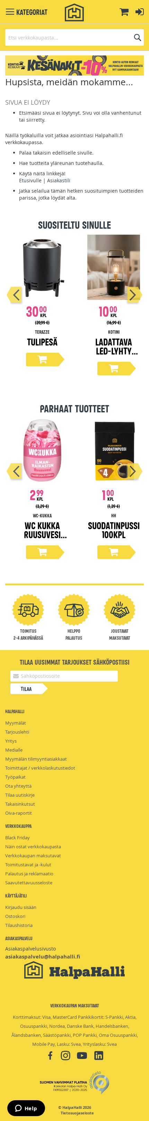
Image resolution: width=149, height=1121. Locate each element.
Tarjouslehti (17, 732)
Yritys (11, 741)
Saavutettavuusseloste (28, 882)
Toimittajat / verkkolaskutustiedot (40, 768)
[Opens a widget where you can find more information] (26, 1109)
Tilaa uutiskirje (20, 795)
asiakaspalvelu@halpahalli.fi (42, 956)
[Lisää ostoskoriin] (42, 359)
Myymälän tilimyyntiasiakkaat (36, 759)
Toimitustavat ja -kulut (28, 864)
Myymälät (15, 723)
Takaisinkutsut (20, 804)
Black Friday (17, 837)
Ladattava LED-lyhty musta (113, 350)
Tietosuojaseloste (77, 1113)
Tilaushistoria (19, 925)
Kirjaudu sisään (20, 907)
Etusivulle (30, 180)
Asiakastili (58, 180)
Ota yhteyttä (18, 786)
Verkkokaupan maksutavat (33, 855)
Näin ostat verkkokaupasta (33, 846)
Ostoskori (15, 916)
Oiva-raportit (18, 813)
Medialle (14, 750)
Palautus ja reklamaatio (29, 873)
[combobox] (74, 37)
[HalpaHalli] (74, 12)
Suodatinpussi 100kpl (114, 529)
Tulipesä (42, 341)
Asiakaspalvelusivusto (30, 948)
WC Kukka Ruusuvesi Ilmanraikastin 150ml (42, 538)
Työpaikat (15, 777)
